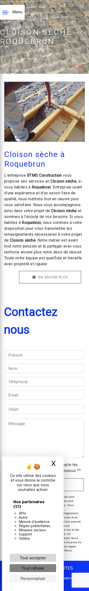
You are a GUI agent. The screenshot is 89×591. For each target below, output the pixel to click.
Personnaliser (33, 578)
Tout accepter (33, 557)
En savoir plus (52, 277)
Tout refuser (33, 568)
